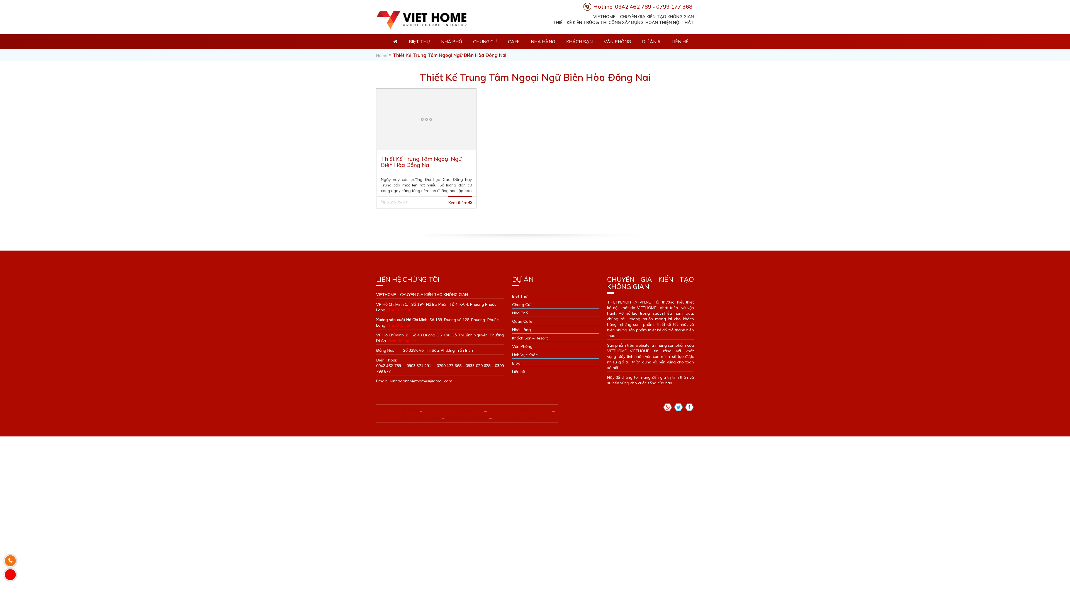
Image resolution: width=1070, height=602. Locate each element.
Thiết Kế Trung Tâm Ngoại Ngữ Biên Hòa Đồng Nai (421, 161)
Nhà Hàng (543, 41)
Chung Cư (485, 41)
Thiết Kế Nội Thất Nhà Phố (453, 411)
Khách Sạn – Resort (530, 338)
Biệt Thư (519, 296)
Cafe (514, 41)
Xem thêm (458, 202)
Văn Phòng (617, 41)
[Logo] (421, 18)
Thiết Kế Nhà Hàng (467, 418)
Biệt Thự (419, 41)
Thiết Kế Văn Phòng (515, 418)
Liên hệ (680, 41)
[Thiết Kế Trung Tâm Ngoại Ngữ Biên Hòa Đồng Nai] (426, 119)
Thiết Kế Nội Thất (398, 411)
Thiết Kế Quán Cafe (419, 418)
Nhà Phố (451, 41)
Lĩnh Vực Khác (525, 354)
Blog (516, 363)
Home (381, 55)
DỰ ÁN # (651, 41)
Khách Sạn (579, 41)
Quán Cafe (522, 321)
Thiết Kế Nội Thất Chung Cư (519, 411)
